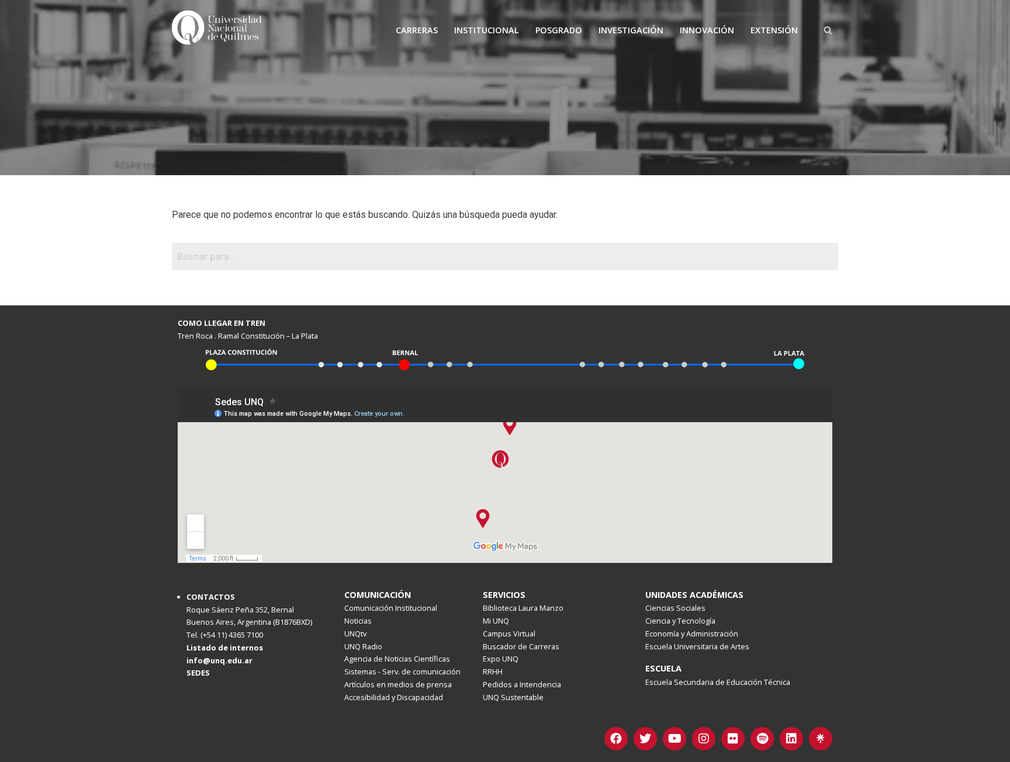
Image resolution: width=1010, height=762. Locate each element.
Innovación (707, 30)
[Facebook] (616, 738)
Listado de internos (224, 647)
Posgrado (558, 30)
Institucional (486, 30)
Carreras (417, 30)
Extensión (774, 30)
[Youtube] (674, 738)
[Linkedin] (791, 738)
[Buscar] (828, 30)
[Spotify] (762, 738)
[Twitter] (645, 738)
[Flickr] (733, 738)
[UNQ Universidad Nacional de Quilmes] (218, 30)
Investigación (631, 30)
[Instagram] (703, 738)
